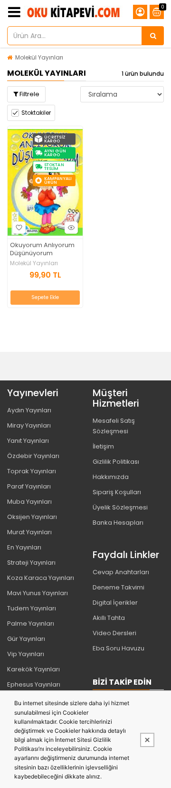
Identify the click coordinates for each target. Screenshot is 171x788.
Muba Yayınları (29, 501)
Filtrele (28, 94)
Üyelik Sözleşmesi (120, 507)
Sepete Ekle (45, 297)
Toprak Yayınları (31, 471)
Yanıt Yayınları (28, 440)
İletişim (103, 446)
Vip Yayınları (25, 653)
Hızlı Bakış (71, 227)
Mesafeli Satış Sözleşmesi (114, 426)
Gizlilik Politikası (116, 461)
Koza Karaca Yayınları (40, 577)
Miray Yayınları (29, 425)
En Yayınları (24, 547)
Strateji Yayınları (31, 562)
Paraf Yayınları (29, 486)
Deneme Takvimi (118, 587)
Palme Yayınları (30, 623)
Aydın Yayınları (29, 410)
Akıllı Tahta (109, 617)
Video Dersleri (114, 633)
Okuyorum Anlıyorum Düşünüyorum (42, 249)
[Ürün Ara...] (153, 35)
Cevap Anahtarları (121, 572)
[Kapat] (147, 740)
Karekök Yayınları (33, 669)
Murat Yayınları (29, 532)
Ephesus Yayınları (33, 684)
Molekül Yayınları (39, 57)
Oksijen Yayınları (32, 516)
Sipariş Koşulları (117, 492)
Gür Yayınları (26, 638)
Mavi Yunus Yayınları (37, 593)
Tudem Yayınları (31, 608)
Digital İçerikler (115, 602)
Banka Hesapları (118, 522)
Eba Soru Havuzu (118, 648)
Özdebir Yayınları (33, 455)
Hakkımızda (111, 476)
